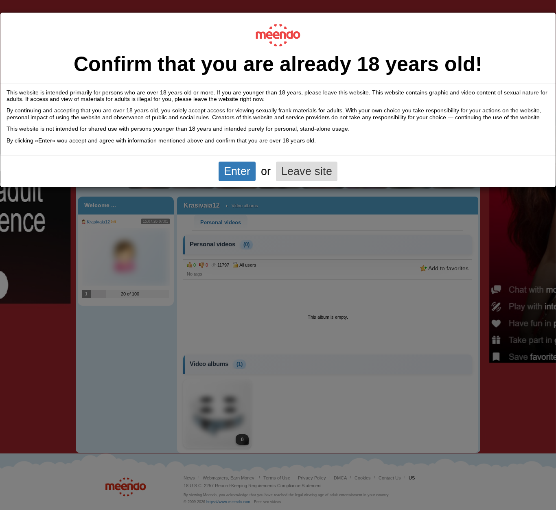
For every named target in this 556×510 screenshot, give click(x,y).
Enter (237, 171)
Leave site (306, 171)
